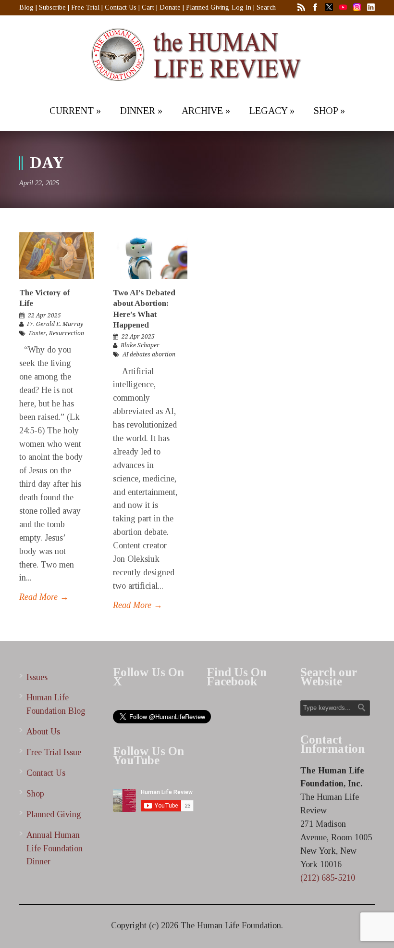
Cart (148, 7)
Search (266, 7)
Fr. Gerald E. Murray (55, 324)
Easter (37, 333)
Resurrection (66, 333)
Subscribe (52, 7)
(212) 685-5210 (327, 878)
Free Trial (85, 7)
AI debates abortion (149, 354)
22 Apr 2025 (44, 315)
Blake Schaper (140, 345)
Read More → (44, 597)
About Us (43, 731)
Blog (26, 7)
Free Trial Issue (53, 752)
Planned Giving (207, 7)
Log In (241, 7)
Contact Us (120, 7)
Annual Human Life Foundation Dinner (54, 848)
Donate (170, 7)
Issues (37, 677)
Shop (35, 793)
